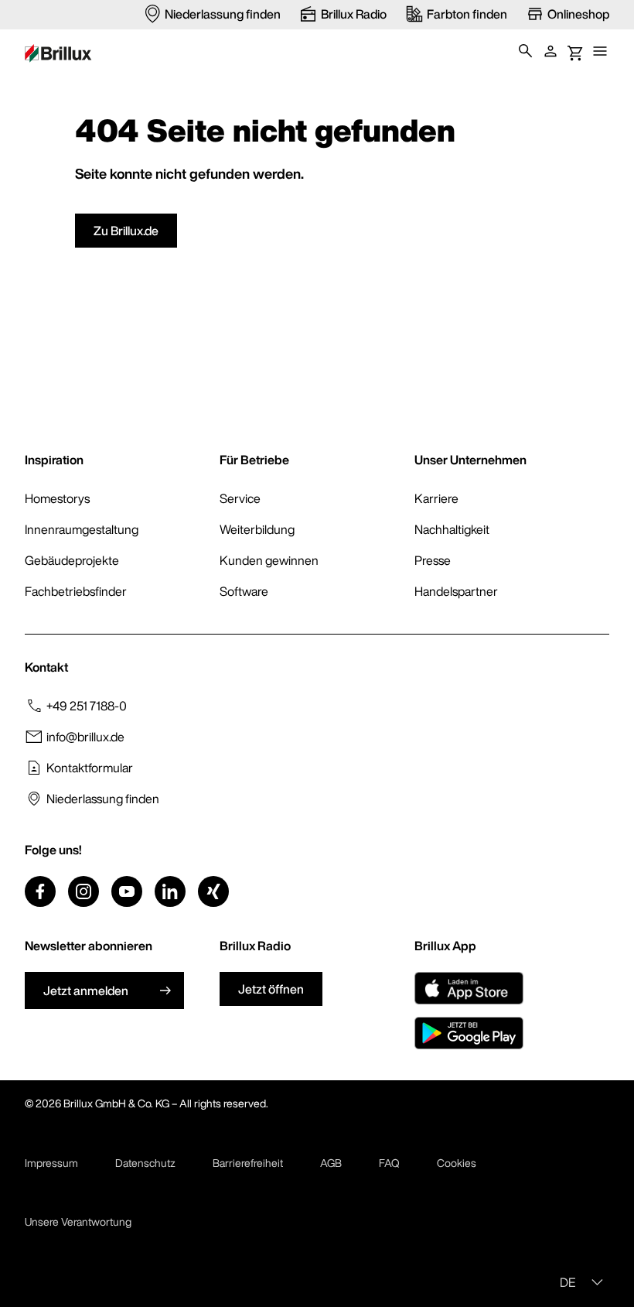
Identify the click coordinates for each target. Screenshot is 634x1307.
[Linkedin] (170, 891)
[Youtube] (126, 891)
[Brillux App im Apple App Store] (468, 988)
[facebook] (40, 891)
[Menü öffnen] (600, 51)
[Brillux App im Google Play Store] (468, 1033)
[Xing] (213, 891)
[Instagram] (83, 891)
